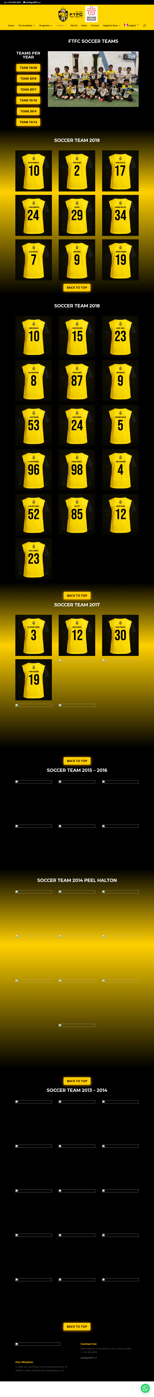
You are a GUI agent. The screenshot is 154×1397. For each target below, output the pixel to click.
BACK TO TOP (77, 287)
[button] (145, 1388)
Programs (44, 25)
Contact (95, 25)
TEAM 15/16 (28, 100)
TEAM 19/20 (28, 68)
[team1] (93, 106)
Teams (60, 25)
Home (11, 25)
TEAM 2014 (28, 111)
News (84, 25)
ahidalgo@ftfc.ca (88, 1357)
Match (74, 25)
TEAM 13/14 (28, 122)
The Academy (25, 25)
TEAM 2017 (28, 89)
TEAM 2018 (28, 78)
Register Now (110, 25)
